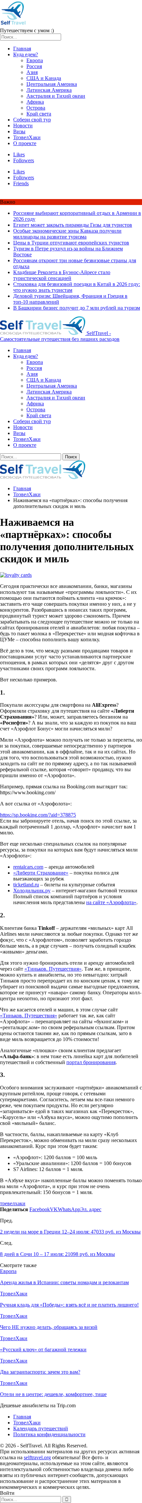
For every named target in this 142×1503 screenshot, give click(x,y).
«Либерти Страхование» (40, 873)
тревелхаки (12, 1203)
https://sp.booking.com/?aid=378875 (38, 815)
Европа (34, 60)
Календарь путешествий (40, 1428)
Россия (34, 66)
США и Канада (43, 78)
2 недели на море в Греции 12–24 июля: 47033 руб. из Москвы (70, 1232)
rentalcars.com (28, 867)
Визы (19, 131)
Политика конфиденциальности (49, 1434)
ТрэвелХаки (27, 137)
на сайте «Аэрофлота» (111, 902)
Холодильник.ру (32, 890)
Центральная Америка (51, 84)
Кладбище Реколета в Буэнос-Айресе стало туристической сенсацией (61, 275)
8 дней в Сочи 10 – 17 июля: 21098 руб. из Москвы (57, 1254)
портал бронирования (91, 1062)
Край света (38, 113)
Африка (35, 102)
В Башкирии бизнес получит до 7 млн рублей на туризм (76, 308)
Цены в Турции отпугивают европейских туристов (71, 242)
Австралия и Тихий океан (55, 96)
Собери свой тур (32, 119)
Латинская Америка (49, 90)
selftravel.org (37, 1457)
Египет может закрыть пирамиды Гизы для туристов (72, 225)
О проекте (24, 143)
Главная (22, 48)
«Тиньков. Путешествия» (53, 969)
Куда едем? (25, 54)
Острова (35, 108)
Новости (23, 125)
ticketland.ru (26, 884)
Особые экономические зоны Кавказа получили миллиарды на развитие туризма (67, 234)
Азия (32, 72)
